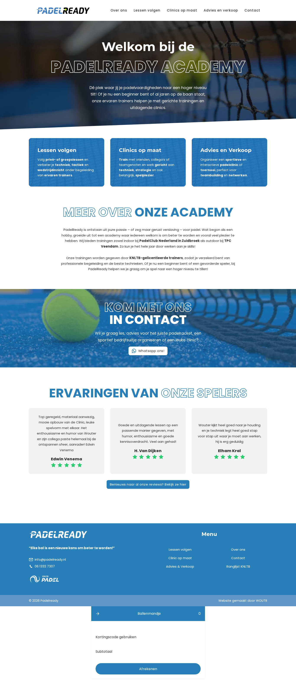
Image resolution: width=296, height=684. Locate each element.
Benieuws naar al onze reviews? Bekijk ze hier (148, 484)
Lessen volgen (147, 10)
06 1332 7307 (45, 566)
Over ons (119, 10)
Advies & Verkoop (180, 566)
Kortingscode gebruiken (116, 636)
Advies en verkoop (221, 10)
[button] (98, 613)
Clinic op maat (180, 558)
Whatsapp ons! (151, 351)
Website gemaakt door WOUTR (242, 600)
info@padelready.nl (50, 559)
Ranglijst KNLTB (238, 566)
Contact (252, 10)
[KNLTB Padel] (44, 579)
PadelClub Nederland (158, 240)
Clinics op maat (182, 10)
